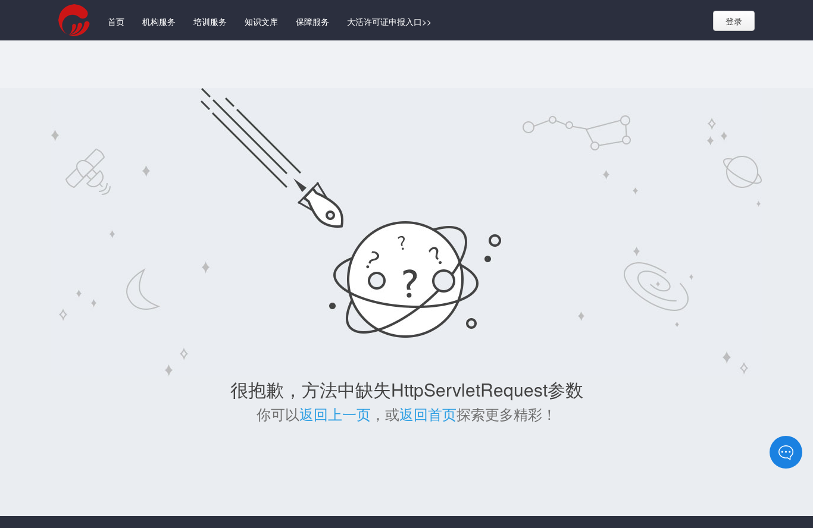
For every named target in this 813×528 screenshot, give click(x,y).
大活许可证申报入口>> (389, 21)
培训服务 (210, 21)
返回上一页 (335, 413)
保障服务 (312, 21)
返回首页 (427, 413)
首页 (116, 21)
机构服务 (159, 21)
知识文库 (261, 21)
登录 (734, 21)
